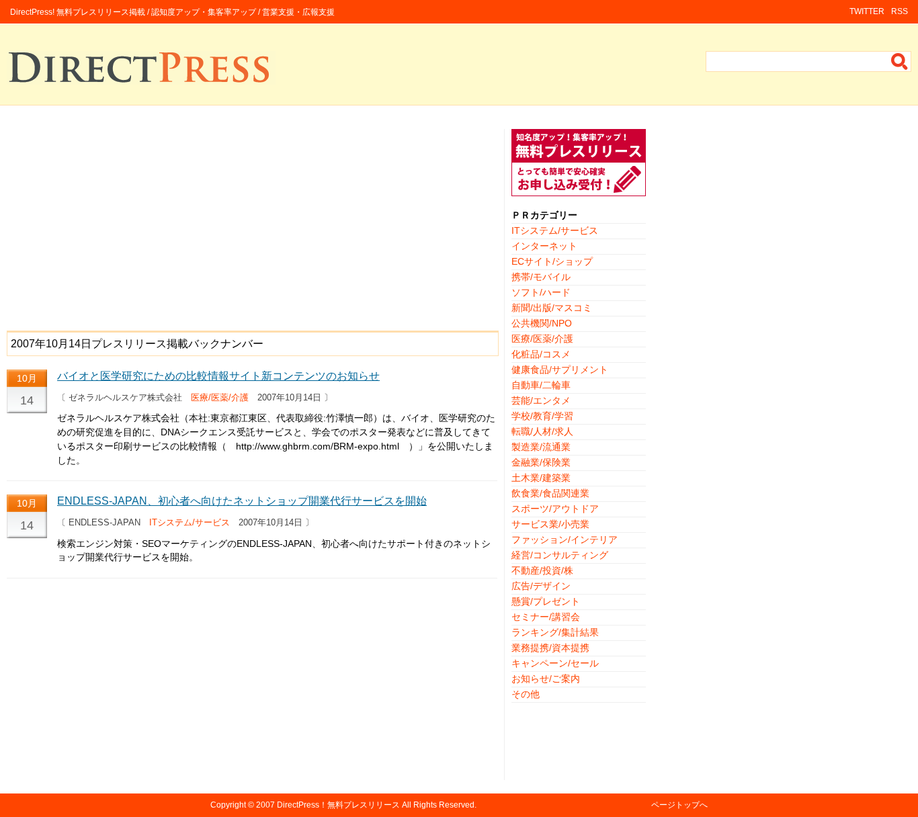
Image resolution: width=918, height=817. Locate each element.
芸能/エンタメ (541, 400)
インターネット (544, 246)
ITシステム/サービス (189, 522)
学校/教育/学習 (542, 416)
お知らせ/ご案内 (545, 678)
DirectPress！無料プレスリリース (338, 805)
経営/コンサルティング (559, 555)
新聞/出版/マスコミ (551, 307)
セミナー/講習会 (545, 616)
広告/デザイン (541, 585)
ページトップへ (679, 805)
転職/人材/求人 (542, 431)
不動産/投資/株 (542, 570)
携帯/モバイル (541, 276)
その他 (525, 694)
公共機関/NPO (541, 323)
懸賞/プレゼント (545, 601)
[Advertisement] (252, 223)
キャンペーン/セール (555, 663)
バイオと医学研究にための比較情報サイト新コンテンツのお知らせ (218, 376)
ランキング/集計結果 (555, 632)
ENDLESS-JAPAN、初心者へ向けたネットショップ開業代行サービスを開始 (242, 501)
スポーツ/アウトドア (555, 508)
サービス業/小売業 (550, 524)
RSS (899, 11)
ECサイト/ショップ (552, 261)
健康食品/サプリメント (559, 369)
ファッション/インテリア (564, 539)
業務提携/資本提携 (550, 647)
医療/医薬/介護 (220, 397)
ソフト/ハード (541, 292)
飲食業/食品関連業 (550, 493)
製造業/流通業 (541, 446)
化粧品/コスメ (541, 354)
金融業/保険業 (541, 462)
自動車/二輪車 (541, 385)
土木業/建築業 (541, 477)
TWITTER (866, 11)
